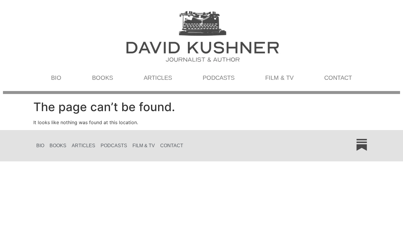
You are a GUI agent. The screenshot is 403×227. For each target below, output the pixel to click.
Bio (56, 77)
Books (102, 77)
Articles (158, 77)
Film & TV (279, 77)
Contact (338, 77)
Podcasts (219, 77)
